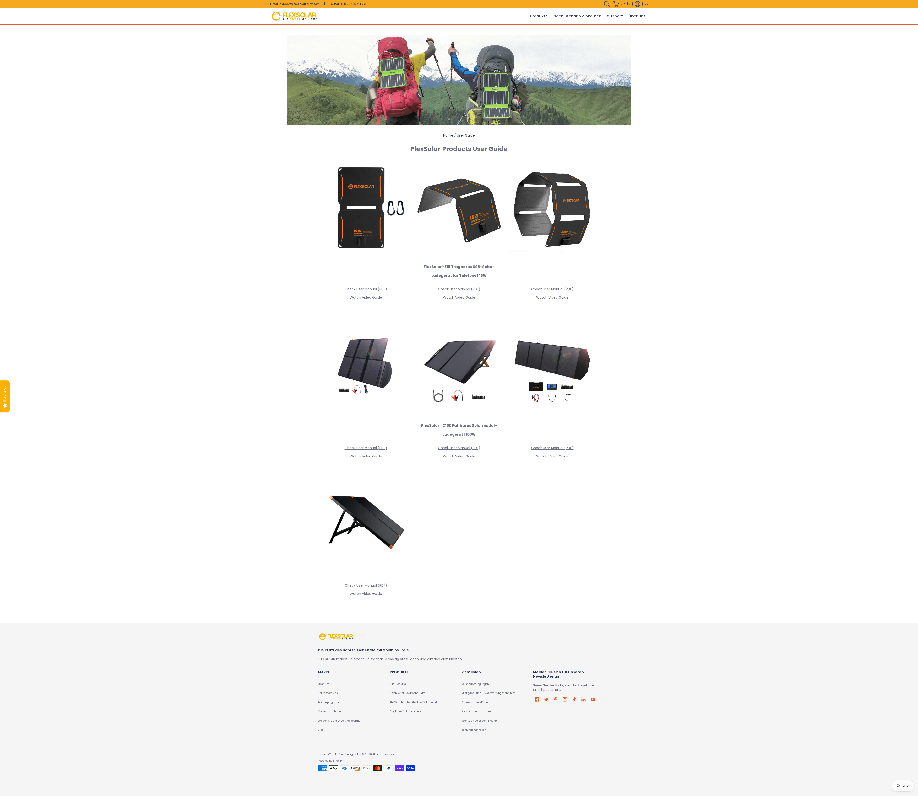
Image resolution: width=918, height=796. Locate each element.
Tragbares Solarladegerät (406, 711)
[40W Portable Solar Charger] (552, 209)
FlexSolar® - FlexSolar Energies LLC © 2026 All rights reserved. (357, 754)
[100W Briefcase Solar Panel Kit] (366, 523)
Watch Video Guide (366, 297)
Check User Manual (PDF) (366, 289)
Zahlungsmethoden (473, 730)
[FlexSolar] (294, 16)
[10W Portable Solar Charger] (366, 209)
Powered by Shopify (330, 761)
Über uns (323, 684)
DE (646, 3)
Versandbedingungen (475, 684)
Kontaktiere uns (328, 693)
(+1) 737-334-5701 (353, 4)
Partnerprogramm (329, 702)
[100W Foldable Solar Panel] (459, 368)
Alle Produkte (398, 684)
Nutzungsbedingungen (476, 711)
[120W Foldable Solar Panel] (552, 368)
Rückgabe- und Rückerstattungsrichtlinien (488, 693)
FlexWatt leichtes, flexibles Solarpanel (413, 702)
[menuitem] (607, 4)
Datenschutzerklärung (475, 702)
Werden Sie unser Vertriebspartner (339, 721)
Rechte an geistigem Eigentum (480, 721)
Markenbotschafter (330, 711)
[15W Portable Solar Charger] (459, 209)
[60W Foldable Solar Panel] (366, 368)
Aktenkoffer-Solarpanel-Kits (407, 693)
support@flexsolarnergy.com (300, 4)
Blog (320, 730)
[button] (622, 4)
